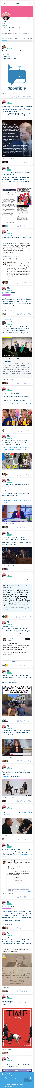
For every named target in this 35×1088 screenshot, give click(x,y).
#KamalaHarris (6, 776)
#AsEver (15, 449)
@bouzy (12, 236)
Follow (27, 18)
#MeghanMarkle (8, 449)
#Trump (19, 854)
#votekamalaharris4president (10, 736)
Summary (4, 25)
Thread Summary (6, 294)
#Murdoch (26, 500)
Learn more (14, 1086)
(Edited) (16, 662)
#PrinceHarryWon (6, 500)
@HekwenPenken (11, 323)
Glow (3, 3)
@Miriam (9, 47)
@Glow (3, 23)
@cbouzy (7, 849)
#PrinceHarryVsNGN (17, 500)
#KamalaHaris (25, 854)
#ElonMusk (27, 813)
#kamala (4, 1003)
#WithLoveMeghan (23, 449)
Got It (27, 1080)
